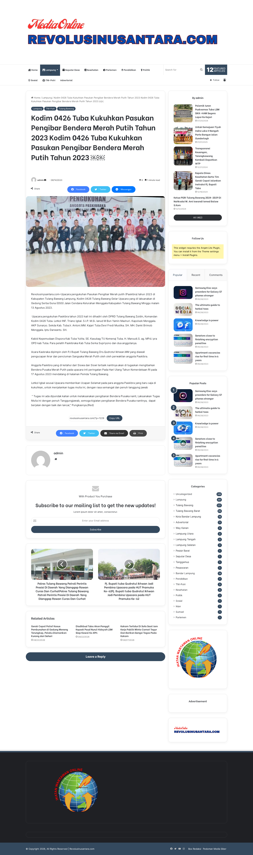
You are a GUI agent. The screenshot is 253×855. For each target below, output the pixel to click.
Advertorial (66, 80)
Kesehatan (92, 69)
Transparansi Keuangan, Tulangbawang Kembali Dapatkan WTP (206, 155)
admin (40, 180)
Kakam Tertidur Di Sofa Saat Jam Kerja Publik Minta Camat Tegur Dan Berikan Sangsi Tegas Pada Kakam (139, 631)
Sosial (34, 80)
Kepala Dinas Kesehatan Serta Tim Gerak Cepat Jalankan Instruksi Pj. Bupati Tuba (208, 180)
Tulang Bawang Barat (188, 510)
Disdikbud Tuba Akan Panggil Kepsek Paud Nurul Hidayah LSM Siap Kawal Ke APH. (94, 629)
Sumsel (180, 611)
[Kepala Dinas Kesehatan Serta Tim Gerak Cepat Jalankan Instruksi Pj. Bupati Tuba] (183, 180)
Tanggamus (182, 562)
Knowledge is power (206, 320)
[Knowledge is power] (183, 324)
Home (34, 69)
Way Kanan (182, 527)
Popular (177, 275)
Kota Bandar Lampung (188, 516)
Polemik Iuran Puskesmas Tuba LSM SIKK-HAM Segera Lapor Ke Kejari (207, 111)
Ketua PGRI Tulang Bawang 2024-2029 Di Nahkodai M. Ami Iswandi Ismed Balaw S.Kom (197, 201)
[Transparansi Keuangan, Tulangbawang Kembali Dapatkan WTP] (183, 156)
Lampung (50, 69)
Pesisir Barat (183, 550)
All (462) (197, 217)
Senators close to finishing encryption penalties (206, 339)
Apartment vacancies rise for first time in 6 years (207, 356)
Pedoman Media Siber (214, 848)
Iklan (178, 606)
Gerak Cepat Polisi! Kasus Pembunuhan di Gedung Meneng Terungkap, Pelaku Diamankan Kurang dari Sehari (49, 631)
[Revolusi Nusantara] (126, 32)
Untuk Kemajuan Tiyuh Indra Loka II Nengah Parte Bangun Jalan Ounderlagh (208, 132)
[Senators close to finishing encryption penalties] (183, 340)
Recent (196, 275)
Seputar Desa (72, 69)
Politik (146, 69)
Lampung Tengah (186, 539)
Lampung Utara (184, 533)
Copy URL (114, 418)
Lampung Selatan (186, 544)
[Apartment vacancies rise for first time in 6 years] (183, 357)
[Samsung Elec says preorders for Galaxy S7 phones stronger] (183, 292)
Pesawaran (182, 567)
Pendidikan (129, 69)
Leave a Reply (96, 656)
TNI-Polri (50, 80)
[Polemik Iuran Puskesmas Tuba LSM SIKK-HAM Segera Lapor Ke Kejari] (183, 113)
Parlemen (111, 69)
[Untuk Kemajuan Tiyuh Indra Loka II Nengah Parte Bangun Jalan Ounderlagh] (183, 134)
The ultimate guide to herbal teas (207, 306)
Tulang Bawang (66, 108)
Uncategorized (184, 494)
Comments (216, 275)
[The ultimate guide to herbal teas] (183, 309)
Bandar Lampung (185, 573)
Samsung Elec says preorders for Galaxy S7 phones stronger (208, 291)
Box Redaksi (194, 848)
